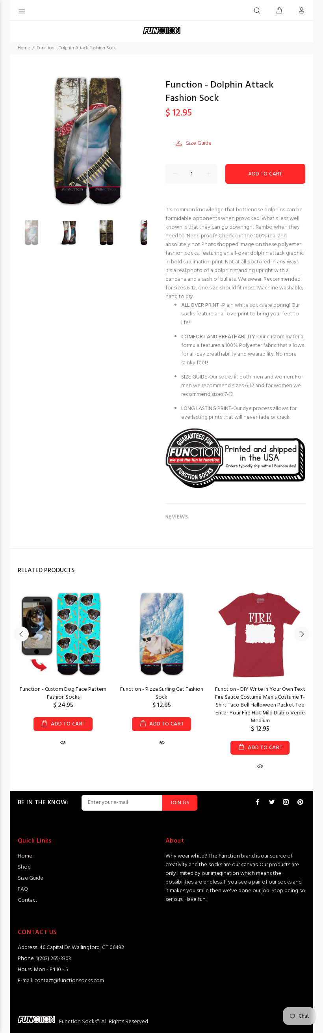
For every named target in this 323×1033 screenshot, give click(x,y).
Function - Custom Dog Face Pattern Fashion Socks (63, 693)
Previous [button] (21, 634)
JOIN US (179, 802)
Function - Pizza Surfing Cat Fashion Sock (161, 693)
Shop (24, 867)
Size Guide (199, 143)
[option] (36, 232)
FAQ (23, 889)
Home (24, 48)
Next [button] (301, 634)
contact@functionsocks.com (69, 980)
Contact (27, 900)
